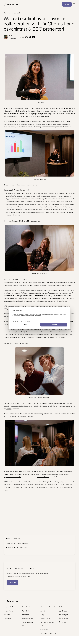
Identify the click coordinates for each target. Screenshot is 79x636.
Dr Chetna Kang (9, 221)
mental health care (43, 477)
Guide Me (12, 582)
